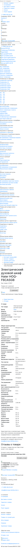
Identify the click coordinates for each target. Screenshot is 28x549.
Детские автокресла (6, 255)
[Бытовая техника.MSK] (8, 475)
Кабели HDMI (3, 113)
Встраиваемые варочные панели (9, 181)
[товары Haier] (3, 292)
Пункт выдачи (8, 11)
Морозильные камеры (6, 169)
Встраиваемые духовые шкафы (9, 182)
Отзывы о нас (5, 535)
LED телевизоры (4, 68)
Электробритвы (4, 214)
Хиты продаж (5, 520)
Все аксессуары (4, 106)
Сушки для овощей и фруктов (8, 205)
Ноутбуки (3, 241)
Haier (15, 309)
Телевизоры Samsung (6, 80)
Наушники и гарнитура (6, 132)
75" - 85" (2, 103)
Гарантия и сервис (9, 8)
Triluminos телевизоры (6, 75)
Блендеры (3, 177)
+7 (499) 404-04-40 (6, 14)
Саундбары (3, 111)
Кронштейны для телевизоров (8, 108)
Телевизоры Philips (5, 87)
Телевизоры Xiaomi (5, 85)
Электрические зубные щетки (8, 222)
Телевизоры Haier (5, 89)
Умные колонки (4, 129)
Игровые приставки (5, 245)
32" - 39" (2, 94)
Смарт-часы (3, 229)
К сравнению (14, 290)
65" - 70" (2, 101)
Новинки (3, 523)
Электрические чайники (7, 189)
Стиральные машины (6, 136)
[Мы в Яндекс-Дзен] (5, 21)
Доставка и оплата (9, 6)
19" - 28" (2, 92)
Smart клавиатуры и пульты (8, 110)
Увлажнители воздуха (6, 146)
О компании (7, 4)
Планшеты (3, 227)
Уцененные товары (6, 526)
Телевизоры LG (4, 82)
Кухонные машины (5, 174)
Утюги (2, 158)
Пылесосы (3, 151)
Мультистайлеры (5, 210)
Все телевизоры (4, 66)
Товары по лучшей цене (8, 517)
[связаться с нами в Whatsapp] (1, 27)
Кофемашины (3, 191)
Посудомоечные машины (7, 194)
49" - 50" (2, 97)
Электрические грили (6, 201)
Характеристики (8, 299)
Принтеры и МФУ (5, 248)
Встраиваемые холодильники (8, 167)
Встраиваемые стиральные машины (10, 137)
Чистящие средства (5, 118)
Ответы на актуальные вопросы (10, 532)
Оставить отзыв (21, 458)
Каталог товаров (8, 3)
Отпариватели (4, 162)
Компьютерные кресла (6, 238)
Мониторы (3, 233)
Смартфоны (3, 226)
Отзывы (6, 301)
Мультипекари (4, 203)
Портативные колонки (6, 127)
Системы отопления (6, 148)
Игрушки (2, 252)
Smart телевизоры (5, 77)
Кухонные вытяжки (5, 184)
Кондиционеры (4, 144)
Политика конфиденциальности (10, 543)
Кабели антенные (5, 115)
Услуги (6, 10)
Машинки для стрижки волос (8, 215)
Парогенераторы (5, 160)
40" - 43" (2, 96)
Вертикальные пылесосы (7, 153)
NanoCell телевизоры (6, 73)
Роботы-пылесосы (5, 155)
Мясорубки (3, 175)
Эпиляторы (3, 219)
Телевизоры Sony (5, 84)
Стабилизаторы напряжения (8, 117)
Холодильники (4, 165)
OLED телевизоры (5, 71)
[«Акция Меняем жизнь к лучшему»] (9, 469)
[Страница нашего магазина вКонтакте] (4, 538)
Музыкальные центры (6, 122)
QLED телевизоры (5, 70)
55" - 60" (2, 99)
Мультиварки (4, 200)
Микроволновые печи (6, 198)
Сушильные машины (6, 139)
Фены (1, 208)
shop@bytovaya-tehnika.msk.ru (9, 441)
